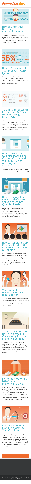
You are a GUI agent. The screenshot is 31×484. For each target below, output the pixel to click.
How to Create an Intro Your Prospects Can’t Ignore (15, 71)
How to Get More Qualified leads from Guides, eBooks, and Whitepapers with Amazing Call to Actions (14, 159)
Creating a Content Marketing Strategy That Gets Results (13, 428)
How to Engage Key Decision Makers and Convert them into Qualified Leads (14, 200)
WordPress (12, 478)
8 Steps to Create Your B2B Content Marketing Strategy (15, 381)
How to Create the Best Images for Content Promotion (13, 29)
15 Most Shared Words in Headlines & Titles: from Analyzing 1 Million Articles (15, 113)
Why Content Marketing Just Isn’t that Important (13, 292)
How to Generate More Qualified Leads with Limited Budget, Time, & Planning (15, 246)
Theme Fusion (18, 478)
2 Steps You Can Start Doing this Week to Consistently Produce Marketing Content (14, 335)
